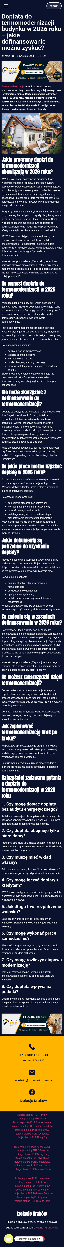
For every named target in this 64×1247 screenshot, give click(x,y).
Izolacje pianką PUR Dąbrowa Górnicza (32, 1193)
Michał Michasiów (47, 1227)
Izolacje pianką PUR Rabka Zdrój (32, 1146)
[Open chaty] (8, 1238)
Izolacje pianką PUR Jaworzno (32, 1189)
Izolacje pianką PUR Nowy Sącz (32, 1137)
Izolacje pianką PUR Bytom (32, 1197)
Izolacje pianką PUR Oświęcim (32, 1150)
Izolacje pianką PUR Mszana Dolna (32, 1169)
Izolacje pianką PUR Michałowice (32, 1161)
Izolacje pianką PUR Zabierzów (32, 1129)
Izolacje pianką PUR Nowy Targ (32, 1154)
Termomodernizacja (13, 86)
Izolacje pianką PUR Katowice (32, 1182)
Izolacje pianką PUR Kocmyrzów (32, 1185)
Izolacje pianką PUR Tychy (32, 1118)
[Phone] (32, 1239)
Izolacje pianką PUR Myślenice (32, 1157)
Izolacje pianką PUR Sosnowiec (32, 1133)
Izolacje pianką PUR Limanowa (32, 1178)
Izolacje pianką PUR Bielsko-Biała (32, 1200)
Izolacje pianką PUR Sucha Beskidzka (32, 1126)
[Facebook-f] (22, 1239)
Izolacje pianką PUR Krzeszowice (32, 1165)
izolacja (20, 219)
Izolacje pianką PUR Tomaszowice (32, 1122)
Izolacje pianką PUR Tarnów (32, 1114)
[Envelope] (41, 1239)
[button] (5, 5)
